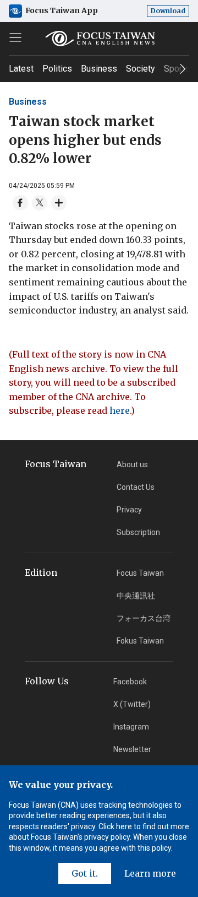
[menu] (15, 37)
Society (140, 68)
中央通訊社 (136, 595)
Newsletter (132, 749)
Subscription (138, 532)
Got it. (85, 873)
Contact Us (136, 487)
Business (99, 68)
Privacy (129, 509)
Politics (57, 68)
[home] (99, 38)
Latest (21, 68)
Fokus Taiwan (140, 640)
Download (168, 11)
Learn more (150, 873)
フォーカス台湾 (143, 618)
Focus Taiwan (140, 573)
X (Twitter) (132, 704)
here (119, 410)
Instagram (131, 726)
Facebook (130, 681)
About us (132, 464)
